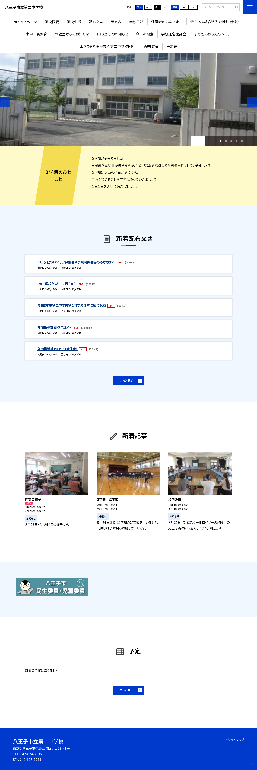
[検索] (236, 6)
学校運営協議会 (173, 33)
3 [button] (231, 141)
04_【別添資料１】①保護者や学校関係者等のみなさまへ (76, 262)
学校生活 (74, 21)
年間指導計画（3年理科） (54, 327)
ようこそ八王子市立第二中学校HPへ (108, 46)
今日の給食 (145, 33)
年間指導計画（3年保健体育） (57, 348)
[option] (128, 99)
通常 (139, 7)
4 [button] (237, 141)
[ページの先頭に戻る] (252, 765)
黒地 (157, 7)
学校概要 (52, 21)
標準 (175, 7)
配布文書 (96, 21)
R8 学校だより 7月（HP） (57, 283)
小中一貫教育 (36, 33)
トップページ (27, 21)
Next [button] (252, 102)
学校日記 (136, 21)
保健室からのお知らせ (72, 33)
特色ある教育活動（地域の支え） (215, 21)
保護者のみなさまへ (167, 21)
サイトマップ (236, 739)
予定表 (116, 21)
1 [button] (221, 141)
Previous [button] (5, 102)
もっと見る (126, 380)
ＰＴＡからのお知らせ (112, 33)
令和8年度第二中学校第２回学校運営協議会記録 (71, 305)
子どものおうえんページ (212, 33)
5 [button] (242, 141)
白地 (148, 7)
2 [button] (226, 141)
